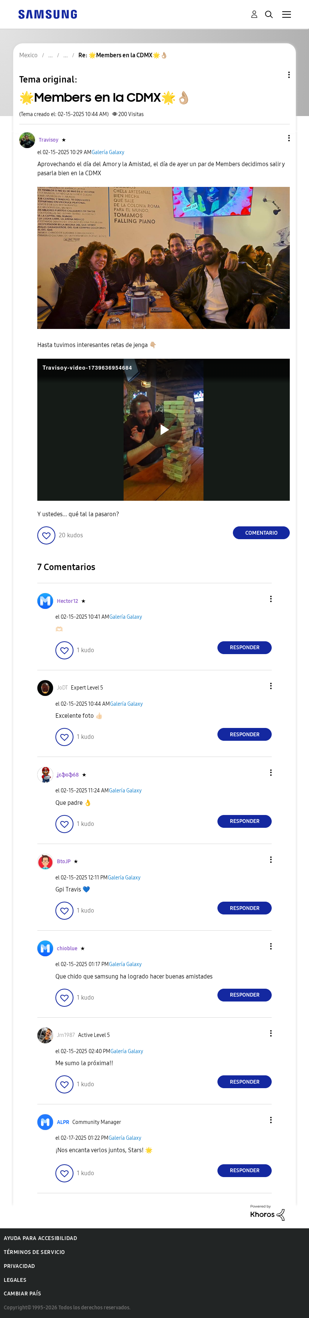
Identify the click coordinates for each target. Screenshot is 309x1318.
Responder (245, 647)
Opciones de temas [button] (276, 75)
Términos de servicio (34, 1252)
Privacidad (19, 1266)
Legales (15, 1280)
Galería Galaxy (108, 152)
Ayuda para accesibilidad (40, 1238)
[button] (276, 138)
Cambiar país (22, 1293)
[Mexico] (47, 13)
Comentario (261, 533)
